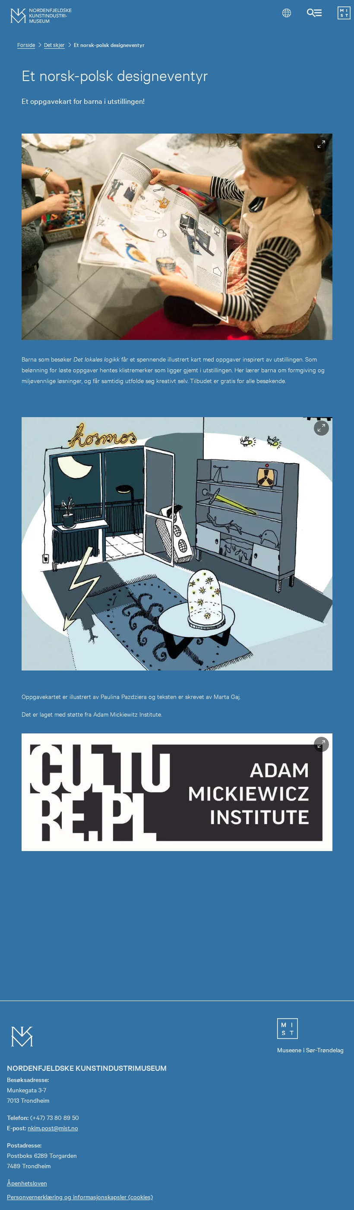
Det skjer (54, 44)
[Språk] (286, 13)
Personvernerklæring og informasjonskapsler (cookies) (80, 1196)
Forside (26, 44)
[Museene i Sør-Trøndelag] (344, 16)
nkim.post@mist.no (53, 1127)
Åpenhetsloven (27, 1183)
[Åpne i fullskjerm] (321, 144)
